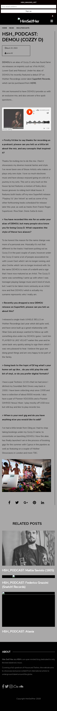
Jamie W (9, 53)
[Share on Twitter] (17, 502)
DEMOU (6, 62)
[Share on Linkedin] (42, 502)
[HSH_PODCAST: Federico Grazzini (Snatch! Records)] (28, 576)
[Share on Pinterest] (34, 502)
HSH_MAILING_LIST (28, 2)
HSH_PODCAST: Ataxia (18, 631)
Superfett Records (41, 78)
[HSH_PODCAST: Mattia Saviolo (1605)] (28, 548)
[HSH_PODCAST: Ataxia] (28, 609)
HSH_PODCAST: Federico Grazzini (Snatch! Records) (25, 585)
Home (4, 28)
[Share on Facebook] (9, 502)
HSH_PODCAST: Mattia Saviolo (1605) (28, 570)
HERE (33, 83)
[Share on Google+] (25, 502)
